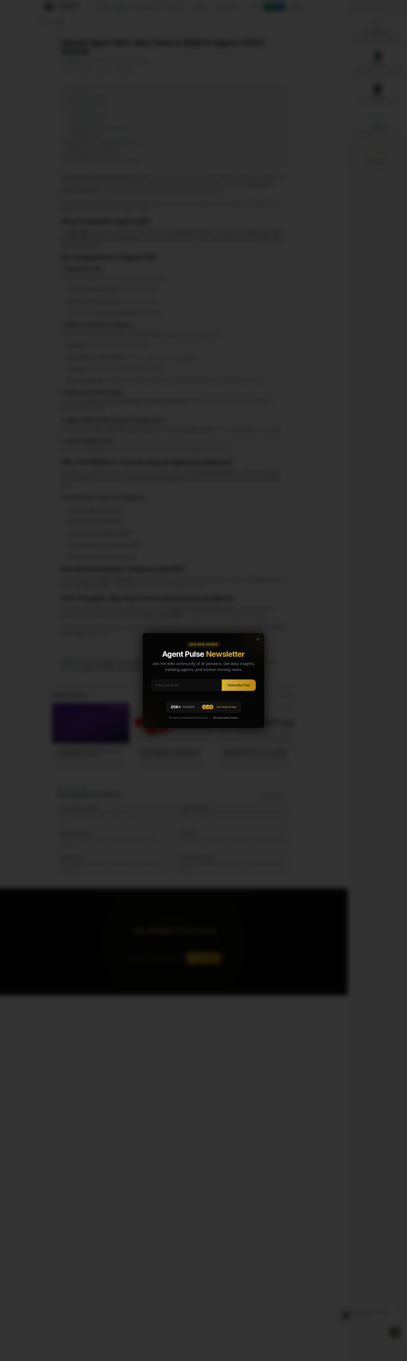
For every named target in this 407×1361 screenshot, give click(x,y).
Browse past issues (225, 717)
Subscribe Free (239, 685)
